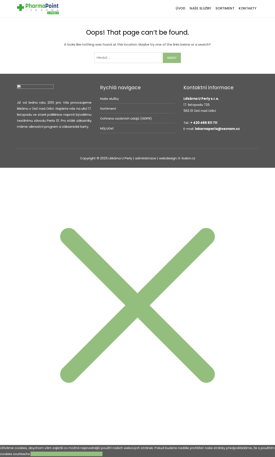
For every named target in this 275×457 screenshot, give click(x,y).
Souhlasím (39, 454)
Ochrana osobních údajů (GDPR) (126, 118)
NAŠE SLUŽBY (200, 8)
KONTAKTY (247, 8)
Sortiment (108, 108)
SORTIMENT (225, 8)
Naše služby (109, 98)
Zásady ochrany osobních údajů (76, 454)
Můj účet (107, 128)
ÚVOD (180, 8)
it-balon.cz (186, 158)
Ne (49, 454)
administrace (146, 158)
